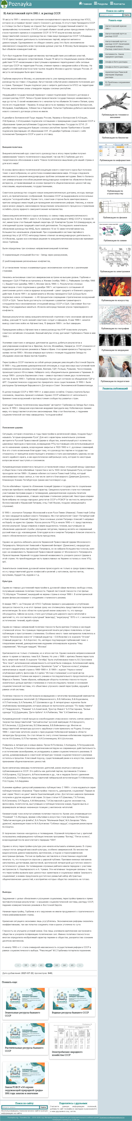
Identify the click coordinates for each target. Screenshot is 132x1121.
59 (26, 965)
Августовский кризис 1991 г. (116, 27)
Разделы (103, 4)
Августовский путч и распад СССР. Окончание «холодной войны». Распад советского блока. (117, 45)
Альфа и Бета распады (116, 62)
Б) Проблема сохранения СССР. (117, 83)
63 (57, 965)
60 (33, 965)
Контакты (119, 4)
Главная (87, 4)
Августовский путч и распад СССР (115, 34)
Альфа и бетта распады (117, 67)
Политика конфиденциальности (111, 1117)
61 (41, 965)
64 (64, 965)
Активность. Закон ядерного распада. (114, 55)
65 (72, 965)
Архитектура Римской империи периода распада (116, 74)
